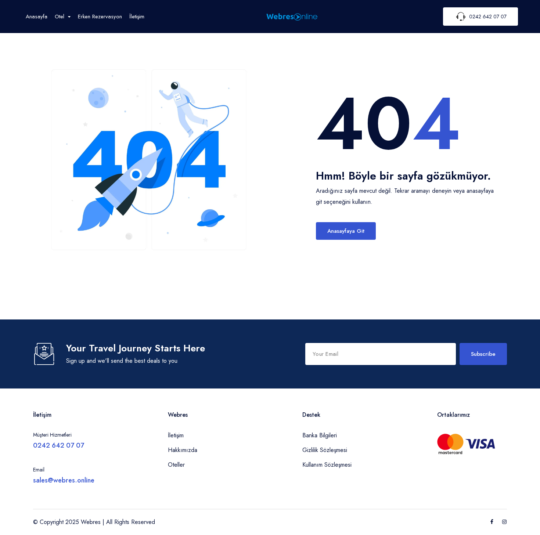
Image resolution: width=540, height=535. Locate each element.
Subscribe (483, 354)
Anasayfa (36, 16)
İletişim (136, 16)
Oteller (176, 464)
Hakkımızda (182, 450)
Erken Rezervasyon (100, 16)
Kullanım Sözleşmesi (327, 464)
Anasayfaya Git (345, 231)
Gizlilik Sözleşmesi (324, 450)
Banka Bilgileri (319, 435)
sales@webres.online (63, 480)
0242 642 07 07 (58, 445)
